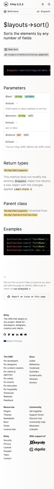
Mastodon (34, 425)
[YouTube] (21, 334)
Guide (32, 360)
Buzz (6, 422)
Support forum (36, 414)
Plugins (7, 411)
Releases (8, 396)
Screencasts (35, 375)
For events (9, 382)
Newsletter (9, 418)
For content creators (13, 368)
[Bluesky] (13, 334)
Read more (13, 49)
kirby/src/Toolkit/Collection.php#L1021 (28, 55)
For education (10, 385)
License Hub (10, 429)
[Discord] (25, 334)
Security (8, 440)
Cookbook (34, 368)
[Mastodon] (9, 334)
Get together (35, 411)
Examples (13, 229)
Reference (13, 11)
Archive (33, 382)
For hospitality (10, 389)
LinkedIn (33, 429)
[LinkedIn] (17, 334)
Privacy (7, 444)
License (7, 447)
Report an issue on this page (28, 297)
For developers (11, 360)
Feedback (8, 400)
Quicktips (34, 371)
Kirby (16, 4)
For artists (8, 378)
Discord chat (35, 418)
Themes (7, 414)
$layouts (45, 11)
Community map (37, 422)
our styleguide (22, 288)
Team (6, 454)
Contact (7, 458)
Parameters (15, 87)
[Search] (49, 4)
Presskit (7, 451)
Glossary (33, 379)
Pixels (6, 425)
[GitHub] (4, 334)
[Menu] (43, 4)
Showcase (9, 393)
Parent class (15, 203)
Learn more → (23, 189)
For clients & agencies (9, 373)
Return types (16, 163)
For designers (10, 364)
